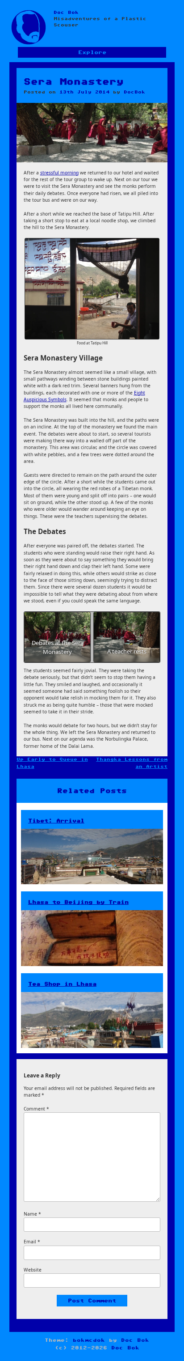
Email (32, 1241)
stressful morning (59, 173)
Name (32, 1214)
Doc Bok (66, 12)
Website (33, 1270)
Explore (92, 53)
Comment (36, 1109)
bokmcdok (89, 1340)
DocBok (134, 92)
